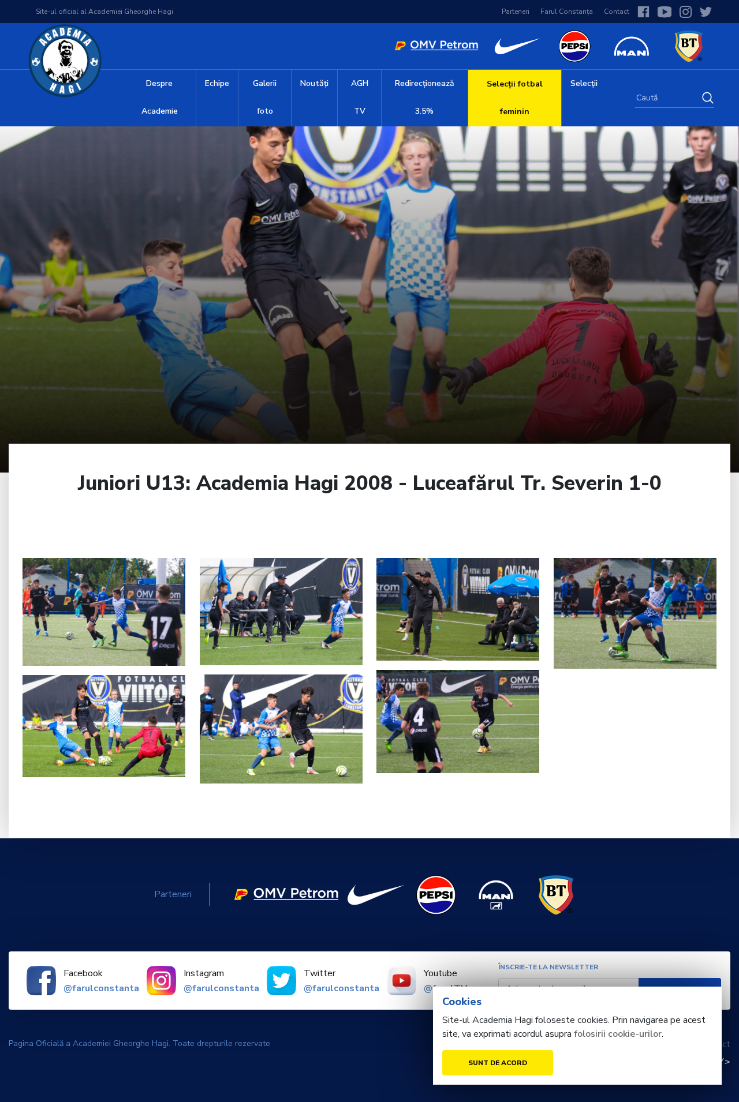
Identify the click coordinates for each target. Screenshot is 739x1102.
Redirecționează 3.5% (424, 97)
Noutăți (314, 83)
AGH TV (359, 97)
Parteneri (515, 11)
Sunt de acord (497, 1062)
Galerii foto (265, 97)
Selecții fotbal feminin (515, 97)
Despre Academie (159, 97)
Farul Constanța (566, 11)
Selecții (584, 83)
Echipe (217, 83)
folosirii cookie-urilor (618, 1034)
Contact (616, 11)
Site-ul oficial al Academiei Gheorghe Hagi (104, 11)
